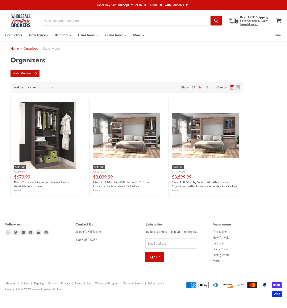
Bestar (17, 190)
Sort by (18, 87)
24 (193, 87)
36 (200, 87)
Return (52, 283)
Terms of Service (133, 283)
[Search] (216, 20)
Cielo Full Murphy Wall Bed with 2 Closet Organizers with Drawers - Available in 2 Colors (204, 184)
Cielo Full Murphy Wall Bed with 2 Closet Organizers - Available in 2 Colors (122, 184)
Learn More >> (249, 24)
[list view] (238, 87)
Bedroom (62, 35)
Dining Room (114, 35)
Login (277, 35)
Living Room (87, 35)
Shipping (39, 283)
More (137, 35)
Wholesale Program (106, 283)
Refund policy (156, 283)
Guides (25, 283)
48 (206, 87)
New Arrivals (38, 35)
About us (10, 283)
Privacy (65, 283)
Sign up (155, 257)
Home (15, 48)
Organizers (31, 48)
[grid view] (232, 87)
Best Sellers (13, 35)
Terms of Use (83, 283)
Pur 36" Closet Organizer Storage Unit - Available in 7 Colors (41, 184)
